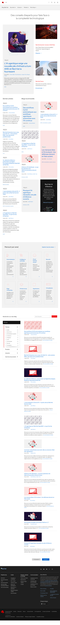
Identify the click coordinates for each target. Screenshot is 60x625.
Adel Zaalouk (30, 201)
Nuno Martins (49, 158)
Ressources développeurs (13, 585)
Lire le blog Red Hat (38, 611)
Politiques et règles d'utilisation (30, 616)
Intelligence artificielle (23, 260)
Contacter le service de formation (34, 584)
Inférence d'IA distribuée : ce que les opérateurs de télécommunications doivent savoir (37, 474)
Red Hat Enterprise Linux (4, 580)
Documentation (13, 593)
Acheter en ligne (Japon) (24, 582)
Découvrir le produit (48, 202)
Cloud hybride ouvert (35, 260)
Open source (9, 331)
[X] (49, 569)
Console (22, 584)
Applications (36, 288)
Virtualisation (49, 288)
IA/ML (5, 86)
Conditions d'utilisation (20, 616)
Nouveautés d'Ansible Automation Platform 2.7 (36, 522)
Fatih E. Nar (35, 174)
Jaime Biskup (11, 196)
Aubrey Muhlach (12, 112)
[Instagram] (52, 569)
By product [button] (12, 7)
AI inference (23, 177)
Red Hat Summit (8, 612)
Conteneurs (9, 335)
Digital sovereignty (6, 184)
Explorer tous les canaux (48, 247)
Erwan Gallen (12, 74)
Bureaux (24, 611)
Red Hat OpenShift (4, 582)
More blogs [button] (32, 7)
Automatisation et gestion (9, 206)
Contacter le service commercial (34, 578)
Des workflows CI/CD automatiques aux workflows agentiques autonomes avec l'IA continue (37, 332)
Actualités (52, 588)
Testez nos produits (24, 578)
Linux (4, 153)
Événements (20, 611)
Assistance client (14, 582)
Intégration (9, 337)
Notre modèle (42, 590)
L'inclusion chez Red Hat (46, 611)
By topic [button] (19, 7)
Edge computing (9, 289)
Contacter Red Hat (30, 611)
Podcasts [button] (26, 7)
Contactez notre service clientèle (33, 581)
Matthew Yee (33, 453)
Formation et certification (13, 578)
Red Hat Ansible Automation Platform (5, 585)
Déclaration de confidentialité (10, 616)
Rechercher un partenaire (13, 588)
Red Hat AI (3, 578)
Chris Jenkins (11, 167)
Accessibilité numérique (40, 616)
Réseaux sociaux (33, 586)
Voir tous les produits (4, 587)
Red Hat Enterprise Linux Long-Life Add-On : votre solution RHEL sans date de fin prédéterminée (39, 355)
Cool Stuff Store (54, 611)
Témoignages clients (44, 593)
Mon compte (13, 580)
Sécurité (48, 259)
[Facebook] (46, 569)
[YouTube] (44, 569)
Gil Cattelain (11, 139)
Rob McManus (30, 174)
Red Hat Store (23, 579)
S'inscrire (38, 53)
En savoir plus (39, 88)
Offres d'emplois (53, 597)
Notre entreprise (43, 588)
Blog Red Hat (5, 7)
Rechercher (54, 316)
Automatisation (11, 259)
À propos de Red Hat (8, 611)
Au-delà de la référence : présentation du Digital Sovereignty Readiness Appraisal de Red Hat (39, 379)
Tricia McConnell (33, 524)
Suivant (45, 559)
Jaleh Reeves (11, 218)
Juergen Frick (23, 74)
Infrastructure (23, 288)
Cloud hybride (9, 341)
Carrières (14, 611)
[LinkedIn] (41, 569)
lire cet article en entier (47, 340)
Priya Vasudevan (18, 74)
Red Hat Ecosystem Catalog (14, 591)
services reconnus (48, 585)
